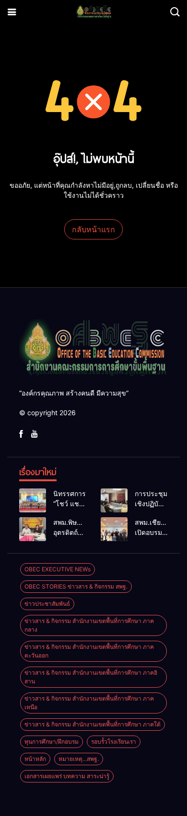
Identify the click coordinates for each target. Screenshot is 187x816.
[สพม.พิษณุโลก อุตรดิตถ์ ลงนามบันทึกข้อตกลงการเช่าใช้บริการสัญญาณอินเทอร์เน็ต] (32, 529)
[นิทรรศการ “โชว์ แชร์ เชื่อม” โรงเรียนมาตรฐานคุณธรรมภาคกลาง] (32, 500)
